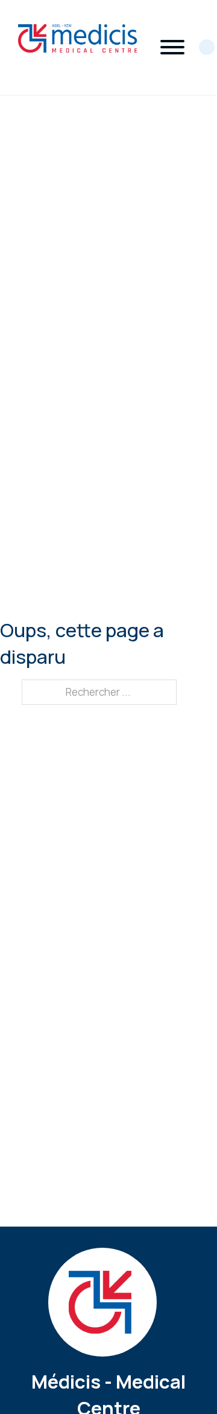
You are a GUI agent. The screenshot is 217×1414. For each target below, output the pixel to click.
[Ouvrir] (172, 47)
